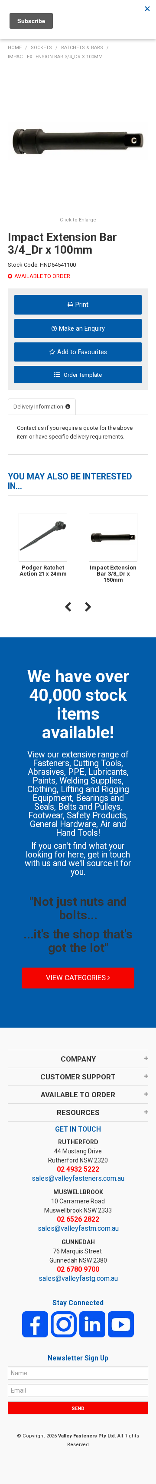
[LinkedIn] (92, 1324)
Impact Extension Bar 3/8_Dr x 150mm (113, 573)
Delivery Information (38, 406)
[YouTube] (121, 1324)
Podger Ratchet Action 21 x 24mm (43, 570)
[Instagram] (64, 1324)
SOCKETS (41, 47)
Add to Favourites (82, 351)
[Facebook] (35, 1324)
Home (15, 47)
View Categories (76, 978)
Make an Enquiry (82, 328)
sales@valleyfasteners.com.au (78, 1178)
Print (81, 304)
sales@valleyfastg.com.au (78, 1278)
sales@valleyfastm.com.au (78, 1228)
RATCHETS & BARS (82, 47)
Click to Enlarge (78, 220)
